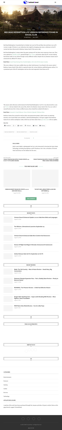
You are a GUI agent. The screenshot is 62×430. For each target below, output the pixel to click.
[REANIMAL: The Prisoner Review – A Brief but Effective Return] (8, 290)
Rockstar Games (33, 132)
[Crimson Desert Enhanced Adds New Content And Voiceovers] (8, 238)
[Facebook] (23, 418)
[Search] (57, 2)
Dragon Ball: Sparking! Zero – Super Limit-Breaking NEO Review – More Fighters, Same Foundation (35, 297)
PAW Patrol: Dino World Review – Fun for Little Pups (29, 306)
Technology (6, 396)
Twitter (7, 107)
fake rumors (32, 54)
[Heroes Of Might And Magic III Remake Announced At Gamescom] (8, 247)
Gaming (6, 385)
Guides (5, 388)
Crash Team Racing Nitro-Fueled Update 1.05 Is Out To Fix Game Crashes (29, 62)
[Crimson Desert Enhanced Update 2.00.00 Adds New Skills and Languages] (17, 178)
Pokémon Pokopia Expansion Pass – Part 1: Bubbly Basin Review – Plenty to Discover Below (36, 279)
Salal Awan (28, 37)
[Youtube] (33, 418)
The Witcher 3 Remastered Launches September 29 (29, 226)
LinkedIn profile (16, 54)
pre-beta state (45, 119)
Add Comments (31, 198)
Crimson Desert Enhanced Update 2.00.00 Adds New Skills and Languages (35, 217)
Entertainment (7, 377)
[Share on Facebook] (35, 138)
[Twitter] (28, 418)
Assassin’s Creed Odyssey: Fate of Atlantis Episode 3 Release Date (27, 112)
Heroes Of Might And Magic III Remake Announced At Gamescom (33, 245)
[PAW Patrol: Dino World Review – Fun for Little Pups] (8, 308)
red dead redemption (9, 132)
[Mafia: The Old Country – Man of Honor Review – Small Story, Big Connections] (8, 272)
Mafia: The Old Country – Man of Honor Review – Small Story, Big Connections (33, 270)
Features (6, 381)
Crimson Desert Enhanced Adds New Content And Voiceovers (32, 235)
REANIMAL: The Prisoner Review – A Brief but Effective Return (32, 287)
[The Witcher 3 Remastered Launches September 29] (45, 178)
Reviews (6, 392)
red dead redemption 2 (22, 132)
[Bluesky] (39, 418)
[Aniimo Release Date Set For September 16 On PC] (8, 256)
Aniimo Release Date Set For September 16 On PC (28, 254)
